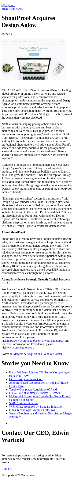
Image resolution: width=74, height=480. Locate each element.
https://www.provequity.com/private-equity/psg (35, 340)
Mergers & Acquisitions (27, 354)
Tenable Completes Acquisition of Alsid (33, 389)
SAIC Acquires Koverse (23, 403)
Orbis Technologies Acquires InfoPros (32, 410)
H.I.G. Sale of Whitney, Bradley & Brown (34, 392)
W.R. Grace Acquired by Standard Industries (36, 406)
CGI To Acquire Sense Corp (26, 379)
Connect (7, 468)
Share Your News (12, 8)
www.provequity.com (20, 347)
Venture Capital (52, 354)
